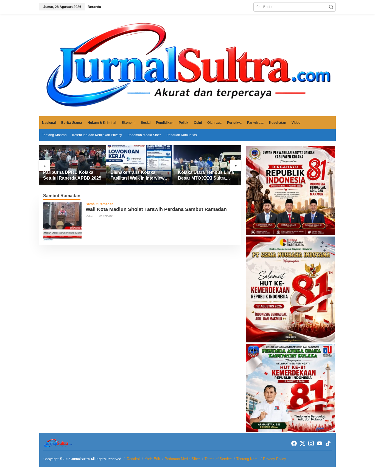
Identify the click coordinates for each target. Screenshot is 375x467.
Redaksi (133, 459)
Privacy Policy (274, 459)
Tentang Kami (247, 459)
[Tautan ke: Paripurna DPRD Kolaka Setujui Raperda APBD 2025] (72, 165)
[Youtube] (319, 443)
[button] (331, 7)
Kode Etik (152, 459)
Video (89, 216)
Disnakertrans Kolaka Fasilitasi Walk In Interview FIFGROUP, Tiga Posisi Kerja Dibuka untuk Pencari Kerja (138, 175)
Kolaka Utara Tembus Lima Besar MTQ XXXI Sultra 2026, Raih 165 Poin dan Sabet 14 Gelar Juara (206, 175)
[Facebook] (294, 443)
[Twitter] (302, 443)
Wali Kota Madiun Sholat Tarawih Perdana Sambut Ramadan (156, 209)
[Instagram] (311, 443)
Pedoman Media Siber (182, 459)
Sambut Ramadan (99, 204)
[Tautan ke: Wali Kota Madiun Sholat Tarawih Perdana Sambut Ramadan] (62, 221)
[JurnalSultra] (187, 65)
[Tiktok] (328, 443)
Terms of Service (218, 459)
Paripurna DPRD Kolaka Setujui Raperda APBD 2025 (72, 175)
